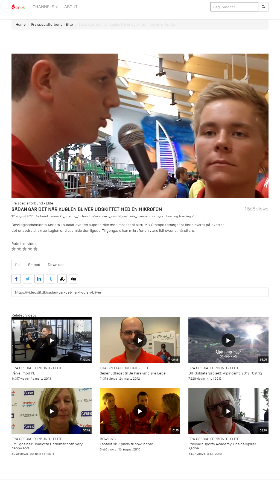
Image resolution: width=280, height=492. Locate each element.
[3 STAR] (24, 249)
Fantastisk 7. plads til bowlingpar (126, 444)
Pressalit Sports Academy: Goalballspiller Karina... (222, 446)
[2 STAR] (19, 249)
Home (21, 24)
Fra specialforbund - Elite (52, 24)
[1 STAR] (13, 249)
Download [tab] (56, 264)
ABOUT (70, 7)
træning (185, 216)
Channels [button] (44, 7)
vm (194, 216)
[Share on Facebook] (16, 278)
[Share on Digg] (73, 278)
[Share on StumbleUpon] (62, 278)
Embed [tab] (34, 264)
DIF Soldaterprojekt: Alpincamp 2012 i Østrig (225, 373)
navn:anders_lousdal (106, 216)
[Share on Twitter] (27, 278)
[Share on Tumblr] (50, 278)
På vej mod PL (23, 373)
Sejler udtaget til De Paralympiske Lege (133, 373)
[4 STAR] (30, 249)
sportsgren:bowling (163, 216)
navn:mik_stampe (135, 216)
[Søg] (263, 6)
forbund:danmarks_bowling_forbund (63, 216)
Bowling (108, 438)
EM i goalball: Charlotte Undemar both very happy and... (47, 446)
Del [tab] (18, 264)
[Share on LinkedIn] (39, 278)
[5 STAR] (35, 249)
